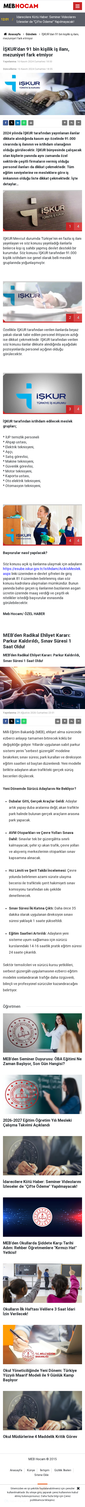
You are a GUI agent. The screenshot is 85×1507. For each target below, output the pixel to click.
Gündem (31, 34)
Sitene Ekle (41, 1475)
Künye (31, 1470)
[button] (64, 122)
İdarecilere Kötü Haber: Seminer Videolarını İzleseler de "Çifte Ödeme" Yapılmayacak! (46, 19)
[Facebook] (5, 122)
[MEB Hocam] (21, 6)
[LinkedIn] (17, 122)
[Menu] (77, 6)
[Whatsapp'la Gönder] (23, 122)
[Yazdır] (30, 122)
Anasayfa (14, 34)
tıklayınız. (50, 1500)
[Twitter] (11, 122)
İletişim (44, 1470)
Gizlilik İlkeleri (62, 1470)
